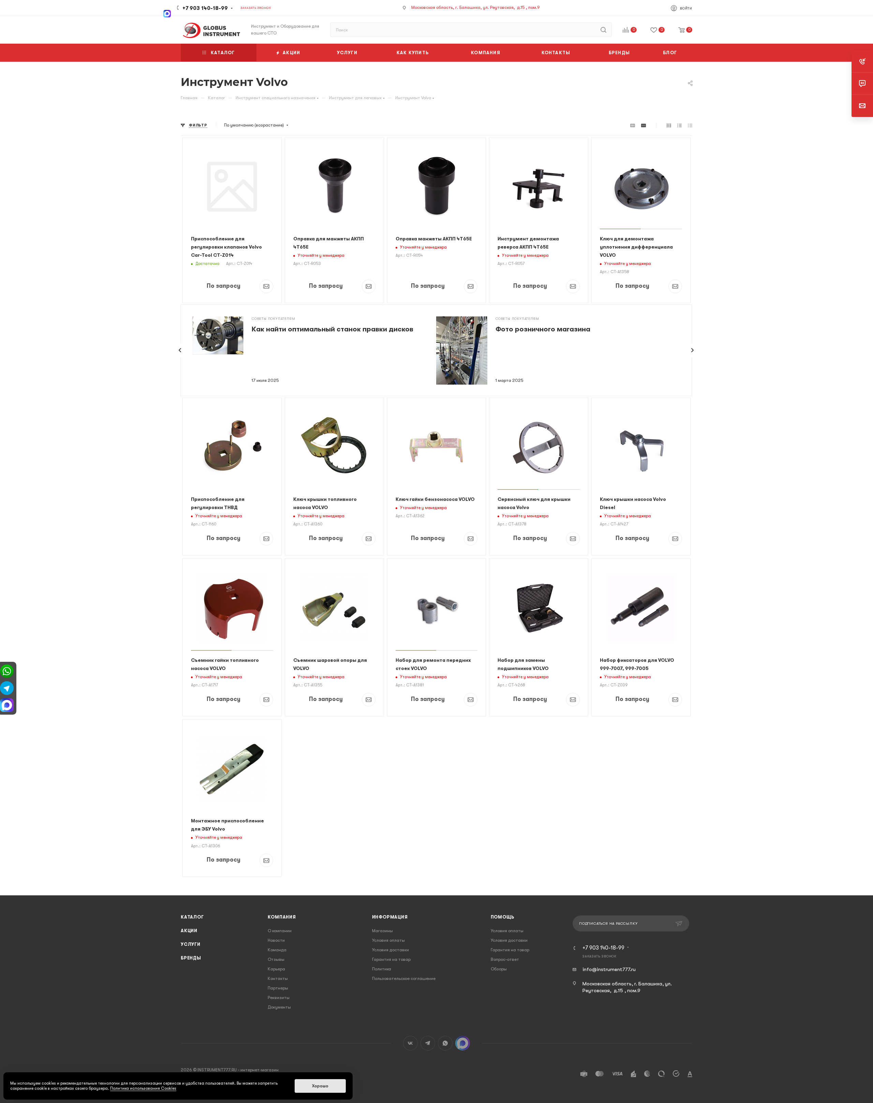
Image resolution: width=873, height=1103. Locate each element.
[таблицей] (690, 125)
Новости (276, 940)
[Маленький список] (632, 125)
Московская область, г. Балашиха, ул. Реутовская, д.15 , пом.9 (475, 7)
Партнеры (278, 987)
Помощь (502, 917)
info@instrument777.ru (609, 969)
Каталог (192, 917)
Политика (381, 968)
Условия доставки (390, 949)
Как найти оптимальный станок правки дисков (332, 329)
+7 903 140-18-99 (205, 8)
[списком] (679, 125)
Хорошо (320, 1086)
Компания (282, 917)
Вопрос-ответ (505, 959)
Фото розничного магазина (542, 329)
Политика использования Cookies (143, 1088)
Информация (390, 917)
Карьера (276, 968)
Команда (277, 949)
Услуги (191, 944)
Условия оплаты (388, 940)
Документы (279, 1007)
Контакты (278, 978)
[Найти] (603, 30)
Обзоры (499, 968)
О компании (280, 930)
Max (462, 1043)
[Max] (167, 13)
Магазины (382, 930)
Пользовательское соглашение (403, 978)
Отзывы (276, 959)
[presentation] (180, 350)
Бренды (191, 957)
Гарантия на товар (391, 959)
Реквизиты (279, 997)
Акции (189, 930)
